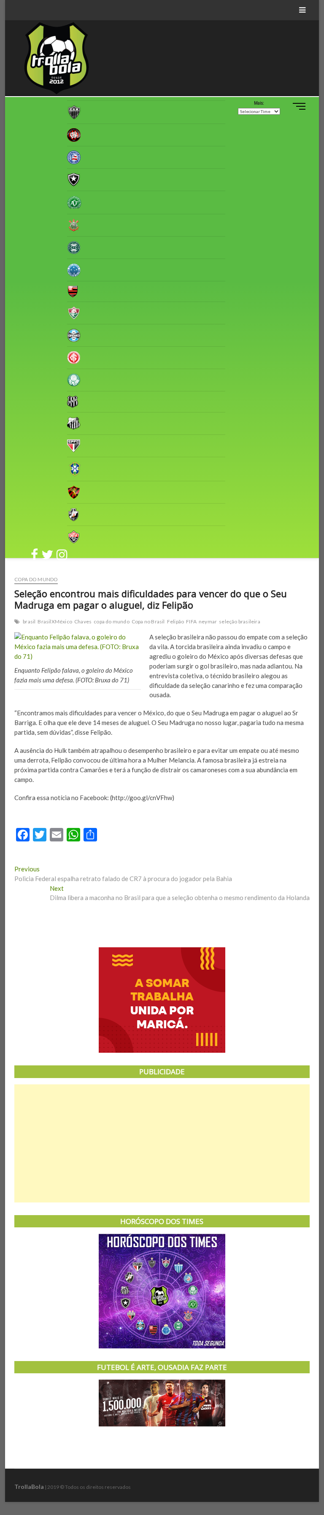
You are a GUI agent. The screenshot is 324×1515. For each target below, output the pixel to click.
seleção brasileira (239, 621)
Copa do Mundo (36, 579)
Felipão (175, 621)
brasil (29, 621)
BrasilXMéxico (55, 621)
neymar (208, 621)
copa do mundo (112, 621)
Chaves (83, 621)
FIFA (191, 621)
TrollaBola (29, 1486)
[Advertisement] (162, 1143)
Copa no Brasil (148, 621)
